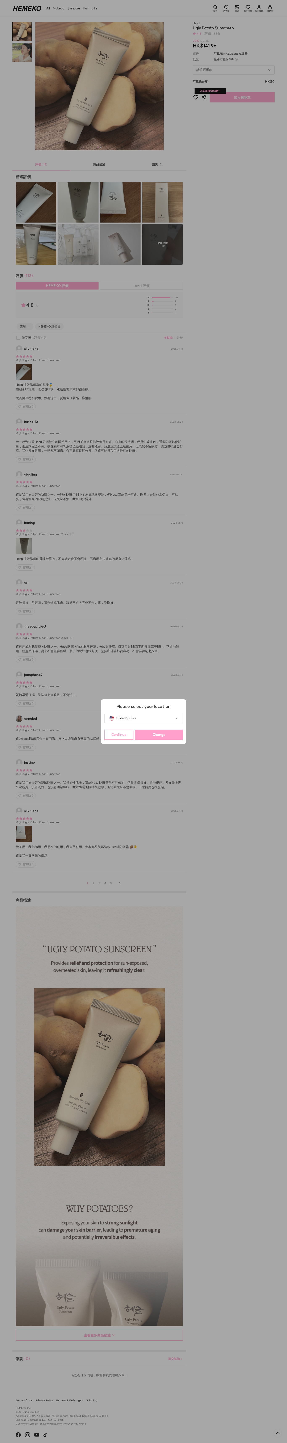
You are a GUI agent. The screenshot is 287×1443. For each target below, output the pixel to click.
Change (159, 735)
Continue (118, 735)
